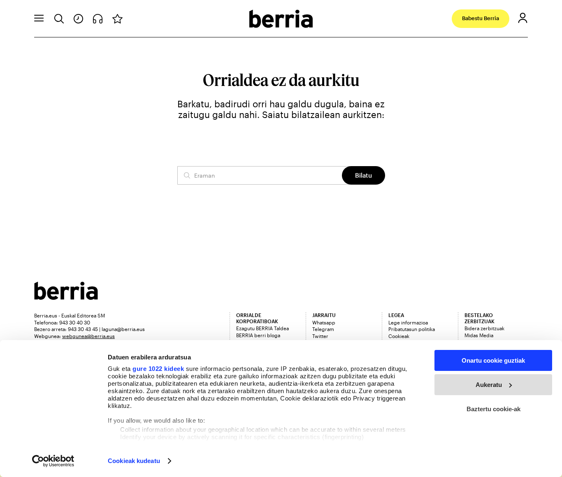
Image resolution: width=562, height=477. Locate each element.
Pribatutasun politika (411, 329)
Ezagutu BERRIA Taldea (262, 328)
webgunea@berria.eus (88, 336)
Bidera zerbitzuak (484, 328)
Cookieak (398, 336)
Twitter (320, 336)
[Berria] (66, 297)
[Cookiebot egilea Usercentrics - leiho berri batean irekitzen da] (53, 461)
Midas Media (478, 335)
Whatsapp (323, 322)
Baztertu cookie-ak (493, 408)
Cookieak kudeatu (134, 460)
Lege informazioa (408, 322)
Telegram (323, 329)
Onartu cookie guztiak (493, 360)
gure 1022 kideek (158, 368)
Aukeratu (489, 384)
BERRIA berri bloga (258, 335)
